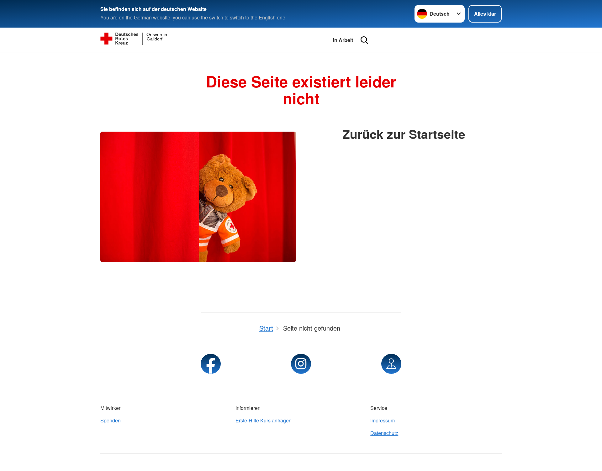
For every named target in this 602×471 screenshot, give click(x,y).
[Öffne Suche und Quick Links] (364, 40)
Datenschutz (384, 433)
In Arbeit (343, 40)
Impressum (382, 420)
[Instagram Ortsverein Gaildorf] (301, 364)
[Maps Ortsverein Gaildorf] (391, 364)
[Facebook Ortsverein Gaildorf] (211, 364)
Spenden (110, 420)
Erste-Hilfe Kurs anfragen (263, 420)
